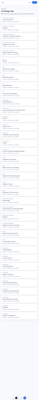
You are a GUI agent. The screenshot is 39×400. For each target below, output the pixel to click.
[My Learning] (16, 398)
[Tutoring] (19, 398)
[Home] (14, 398)
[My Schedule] (21, 398)
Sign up (35, 2)
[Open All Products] (24, 397)
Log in (30, 2)
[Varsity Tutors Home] (2, 2)
